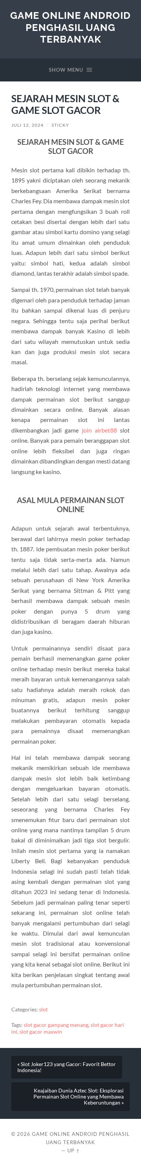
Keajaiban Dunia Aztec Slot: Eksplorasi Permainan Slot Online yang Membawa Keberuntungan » (78, 1097)
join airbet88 (99, 430)
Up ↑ (73, 1151)
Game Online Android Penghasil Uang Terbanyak (70, 27)
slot (43, 1009)
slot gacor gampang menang (56, 1025)
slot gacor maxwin (41, 1032)
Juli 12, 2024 (27, 125)
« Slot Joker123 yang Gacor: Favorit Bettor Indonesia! (66, 1067)
